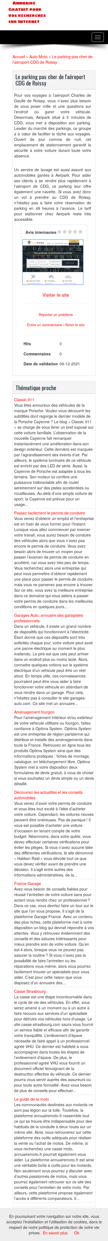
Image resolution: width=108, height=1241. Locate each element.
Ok (76, 1232)
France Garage (27, 883)
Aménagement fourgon (34, 712)
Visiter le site (55, 294)
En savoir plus (55, 1232)
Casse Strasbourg (30, 991)
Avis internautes (40, 232)
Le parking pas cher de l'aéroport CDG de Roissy (52, 59)
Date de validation (41, 363)
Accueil (18, 56)
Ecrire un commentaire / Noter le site (55, 324)
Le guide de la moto (31, 1099)
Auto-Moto (38, 56)
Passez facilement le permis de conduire (49, 513)
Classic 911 (24, 399)
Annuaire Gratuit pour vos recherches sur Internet (27, 12)
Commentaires (37, 354)
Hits (27, 343)
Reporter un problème (56, 314)
